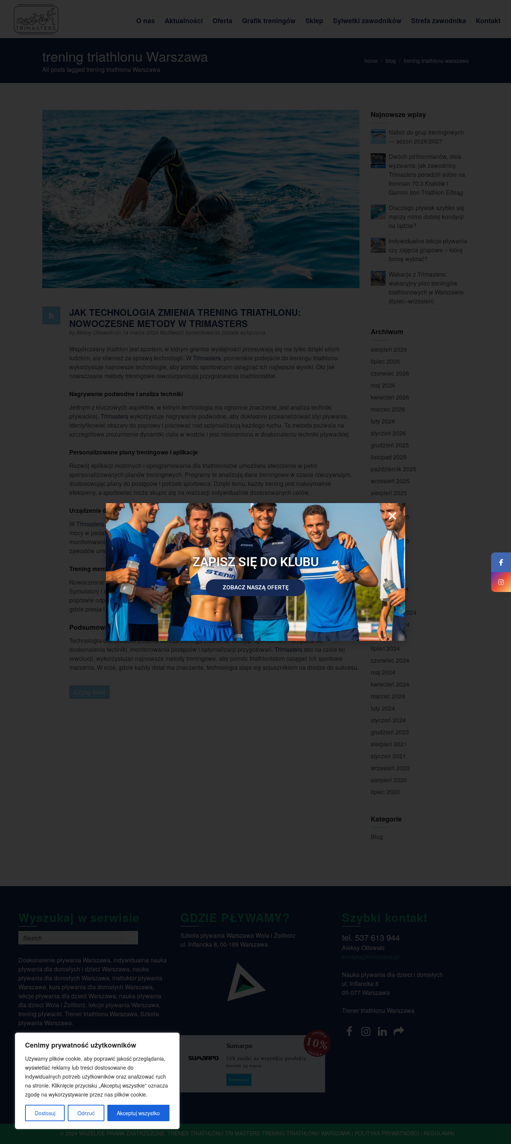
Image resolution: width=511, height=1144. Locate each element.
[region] (97, 1081)
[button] (392, 516)
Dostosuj (45, 1113)
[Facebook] (501, 562)
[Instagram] (501, 582)
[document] (255, 572)
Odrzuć (86, 1113)
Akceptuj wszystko (138, 1113)
